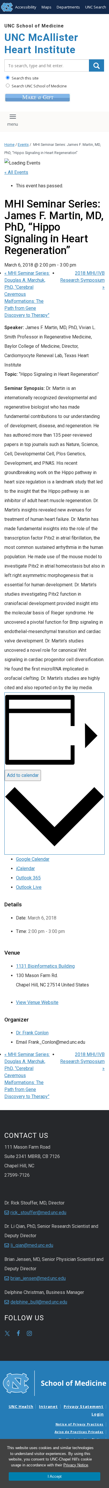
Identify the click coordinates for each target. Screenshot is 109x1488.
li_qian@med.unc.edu (31, 1245)
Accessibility (25, 7)
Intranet (48, 1406)
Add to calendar (23, 775)
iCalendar (25, 868)
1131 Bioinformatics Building (45, 966)
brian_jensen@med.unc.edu (38, 1278)
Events (23, 144)
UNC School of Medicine (34, 26)
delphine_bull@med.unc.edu (38, 1302)
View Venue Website (37, 1002)
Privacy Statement (83, 1406)
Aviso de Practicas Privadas (79, 1432)
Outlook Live (29, 887)
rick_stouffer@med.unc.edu (38, 1212)
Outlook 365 (28, 878)
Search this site (25, 78)
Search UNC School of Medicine (39, 86)
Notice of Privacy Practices (79, 1424)
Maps (46, 7)
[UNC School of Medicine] (54, 1382)
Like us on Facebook (18, 1333)
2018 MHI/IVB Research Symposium (82, 280)
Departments (68, 7)
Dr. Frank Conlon (32, 1033)
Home (9, 144)
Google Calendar (32, 859)
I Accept (55, 1476)
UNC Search (95, 7)
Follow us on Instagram (29, 1333)
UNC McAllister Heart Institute (41, 44)
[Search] (96, 65)
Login (98, 1414)
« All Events (16, 172)
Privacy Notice (75, 1465)
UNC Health (21, 1406)
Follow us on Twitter (7, 1333)
